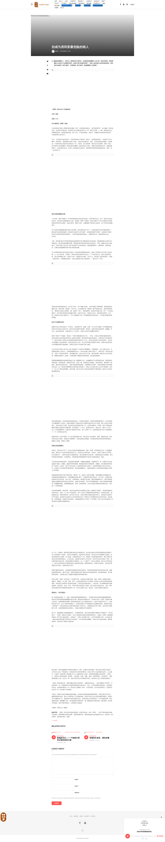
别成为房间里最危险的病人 (144, 831)
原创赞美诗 (96, 3)
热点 (60, 1)
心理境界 (72, 1)
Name (77, 779)
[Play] (127, 836)
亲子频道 (63, 3)
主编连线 (55, 720)
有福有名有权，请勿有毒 (99, 738)
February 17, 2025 (94, 740)
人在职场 (88, 1)
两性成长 (80, 1)
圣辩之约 (93, 816)
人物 (66, 1)
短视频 (56, 7)
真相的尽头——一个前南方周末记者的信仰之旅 (68, 739)
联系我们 (76, 816)
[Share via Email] (47, 73)
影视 (103, 1)
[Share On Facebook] (47, 65)
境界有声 (86, 816)
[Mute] (158, 836)
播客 (81, 816)
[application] (144, 836)
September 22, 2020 (144, 829)
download (60, 736)
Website (77, 792)
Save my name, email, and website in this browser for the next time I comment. (76, 798)
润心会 (62, 7)
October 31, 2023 (61, 742)
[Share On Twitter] (47, 61)
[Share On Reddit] (47, 69)
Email (77, 786)
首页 (56, 1)
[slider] (161, 835)
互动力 (56, 3)
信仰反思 (96, 1)
